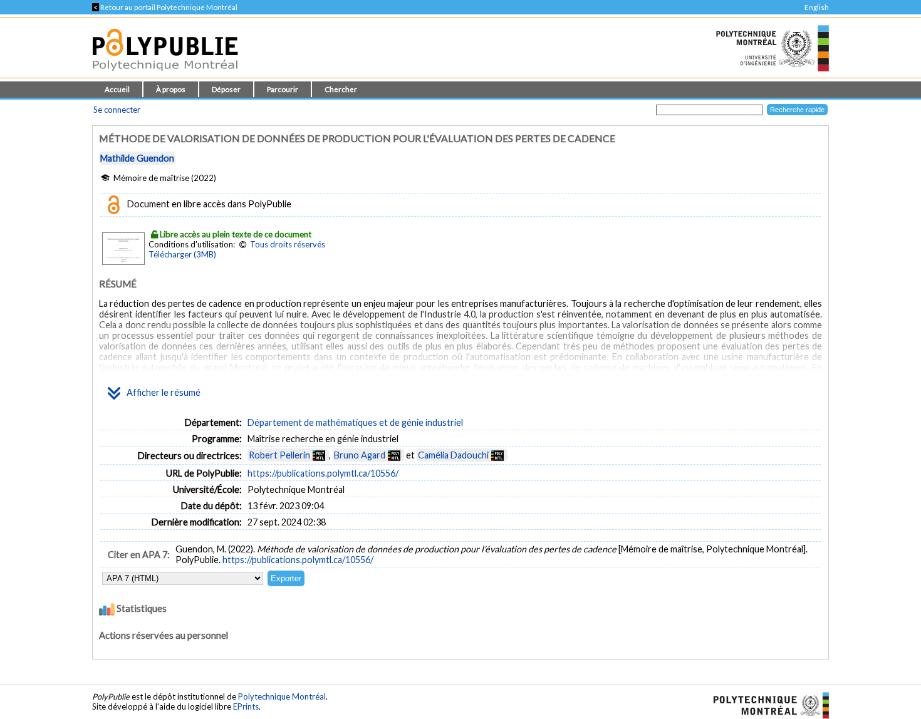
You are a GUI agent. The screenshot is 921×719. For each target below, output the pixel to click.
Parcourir (282, 89)
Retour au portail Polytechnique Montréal (164, 7)
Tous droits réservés (287, 244)
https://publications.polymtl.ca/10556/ (322, 473)
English (816, 7)
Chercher (341, 89)
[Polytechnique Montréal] (766, 705)
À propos (170, 89)
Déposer (226, 89)
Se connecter (116, 110)
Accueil (117, 89)
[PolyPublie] (165, 74)
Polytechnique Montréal (282, 696)
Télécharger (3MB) (182, 254)
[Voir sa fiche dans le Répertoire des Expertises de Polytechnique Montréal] (319, 455)
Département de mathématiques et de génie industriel (355, 422)
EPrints (246, 706)
